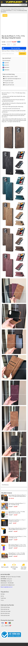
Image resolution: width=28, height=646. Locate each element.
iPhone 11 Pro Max (22, 50)
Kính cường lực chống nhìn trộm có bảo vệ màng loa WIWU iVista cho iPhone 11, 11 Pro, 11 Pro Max (17, 529)
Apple (12, 9)
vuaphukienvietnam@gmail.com (14, 78)
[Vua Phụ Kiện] (14, 2)
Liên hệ (2, 596)
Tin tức (2, 600)
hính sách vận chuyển (5, 611)
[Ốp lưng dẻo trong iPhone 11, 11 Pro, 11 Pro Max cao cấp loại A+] (4, 525)
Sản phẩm (8, 9)
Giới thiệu (3, 594)
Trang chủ (3, 9)
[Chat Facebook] (3, 63)
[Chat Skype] (3, 65)
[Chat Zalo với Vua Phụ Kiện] (3, 70)
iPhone (15, 9)
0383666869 (6, 67)
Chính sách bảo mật (5, 609)
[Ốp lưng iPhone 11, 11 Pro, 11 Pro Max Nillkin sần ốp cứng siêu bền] (4, 517)
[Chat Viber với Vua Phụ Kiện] (3, 67)
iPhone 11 (9, 50)
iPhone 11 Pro (14, 50)
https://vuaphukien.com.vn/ (7, 587)
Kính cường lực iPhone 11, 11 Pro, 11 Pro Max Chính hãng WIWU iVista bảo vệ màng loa (17, 546)
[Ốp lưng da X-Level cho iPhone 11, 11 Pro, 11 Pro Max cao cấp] (4, 542)
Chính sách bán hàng (5, 607)
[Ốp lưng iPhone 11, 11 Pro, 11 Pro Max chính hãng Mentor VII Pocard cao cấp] (4, 559)
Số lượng (4, 44)
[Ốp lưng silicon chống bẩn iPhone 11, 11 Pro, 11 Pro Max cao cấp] (4, 509)
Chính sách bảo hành (5, 615)
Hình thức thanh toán (5, 613)
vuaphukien (6, 62)
